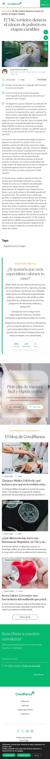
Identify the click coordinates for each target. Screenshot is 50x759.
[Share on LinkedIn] (45, 43)
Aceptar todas (9, 755)
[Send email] (45, 49)
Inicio (4, 11)
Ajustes (36, 755)
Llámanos (17, 407)
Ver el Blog (25, 617)
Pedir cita (45, 5)
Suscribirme (38, 675)
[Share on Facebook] (45, 32)
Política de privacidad (31, 666)
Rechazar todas (24, 755)
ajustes (20, 751)
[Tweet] (45, 37)
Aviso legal (24, 740)
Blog (9, 11)
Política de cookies (24, 737)
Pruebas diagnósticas (13, 445)
